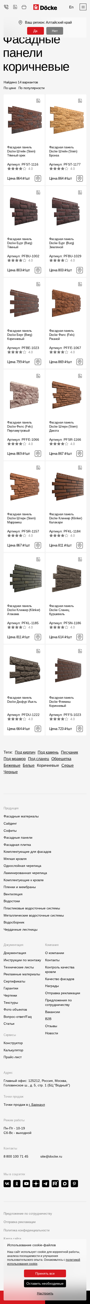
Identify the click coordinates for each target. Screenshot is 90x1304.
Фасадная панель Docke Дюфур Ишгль (22, 699)
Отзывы (51, 1026)
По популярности (31, 88)
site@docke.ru (51, 1156)
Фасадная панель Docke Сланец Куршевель (61, 610)
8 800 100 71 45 (16, 1156)
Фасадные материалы (21, 816)
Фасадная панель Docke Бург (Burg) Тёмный (19, 243)
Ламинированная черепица (25, 873)
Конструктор (13, 1043)
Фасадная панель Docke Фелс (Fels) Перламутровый (20, 426)
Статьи (9, 1023)
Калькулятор (13, 1050)
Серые (67, 765)
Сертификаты (14, 981)
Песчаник (69, 752)
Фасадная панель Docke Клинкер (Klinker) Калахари (65, 518)
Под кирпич (25, 752)
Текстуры (11, 1002)
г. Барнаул (37, 1104)
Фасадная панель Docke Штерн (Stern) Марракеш (21, 518)
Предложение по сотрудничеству (28, 1213)
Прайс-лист (13, 1057)
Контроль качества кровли (59, 969)
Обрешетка (61, 759)
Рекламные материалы (22, 974)
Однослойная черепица (22, 866)
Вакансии (52, 1012)
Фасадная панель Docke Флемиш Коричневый (61, 702)
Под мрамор (15, 759)
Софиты (10, 830)
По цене (10, 88)
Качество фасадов (59, 979)
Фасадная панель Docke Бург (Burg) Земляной (61, 243)
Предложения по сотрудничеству (58, 1002)
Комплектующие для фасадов (27, 851)
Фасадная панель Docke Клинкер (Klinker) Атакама (23, 610)
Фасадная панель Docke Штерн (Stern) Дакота (63, 426)
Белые (29, 765)
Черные (11, 772)
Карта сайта (12, 1238)
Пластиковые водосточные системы (32, 908)
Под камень (48, 752)
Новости (51, 1033)
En (71, 7)
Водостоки (12, 901)
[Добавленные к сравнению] (15, 7)
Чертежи (10, 995)
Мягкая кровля (15, 859)
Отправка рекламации (62, 993)
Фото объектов (15, 1009)
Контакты (52, 960)
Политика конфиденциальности (26, 1230)
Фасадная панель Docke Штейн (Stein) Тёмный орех (21, 151)
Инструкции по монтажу (22, 960)
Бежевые (12, 765)
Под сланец (38, 759)
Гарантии (11, 988)
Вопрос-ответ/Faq (18, 1017)
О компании (54, 953)
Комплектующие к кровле (24, 880)
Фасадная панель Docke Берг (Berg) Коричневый (19, 335)
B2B (48, 1019)
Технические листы (19, 967)
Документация (15, 953)
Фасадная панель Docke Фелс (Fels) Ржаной (62, 335)
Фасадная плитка (17, 845)
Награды (52, 986)
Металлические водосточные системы (34, 915)
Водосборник (14, 922)
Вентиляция (13, 894)
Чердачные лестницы (20, 929)
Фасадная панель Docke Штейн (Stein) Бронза (63, 151)
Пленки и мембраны (20, 887)
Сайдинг (10, 823)
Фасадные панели (18, 837)
